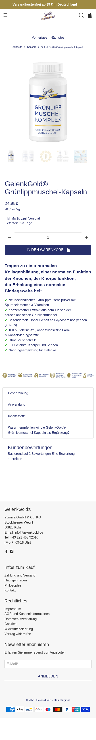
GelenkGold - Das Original (53, 700)
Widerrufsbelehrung (18, 629)
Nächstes (57, 37)
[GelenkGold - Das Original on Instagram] (12, 552)
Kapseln (31, 47)
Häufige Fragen (15, 580)
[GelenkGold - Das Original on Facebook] (6, 552)
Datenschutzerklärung (20, 619)
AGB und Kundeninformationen (27, 614)
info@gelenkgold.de (29, 532)
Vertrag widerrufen (17, 634)
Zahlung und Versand (19, 575)
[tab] (48, 393)
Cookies (10, 624)
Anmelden (48, 676)
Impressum (12, 609)
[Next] (84, 102)
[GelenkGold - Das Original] (48, 15)
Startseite (17, 47)
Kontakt (10, 590)
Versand (34, 218)
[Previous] (12, 102)
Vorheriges (39, 37)
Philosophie (12, 585)
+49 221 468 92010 (24, 537)
